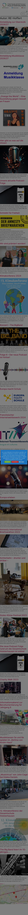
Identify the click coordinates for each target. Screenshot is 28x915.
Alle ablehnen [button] (15, 461)
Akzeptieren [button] (7, 461)
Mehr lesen (21, 461)
